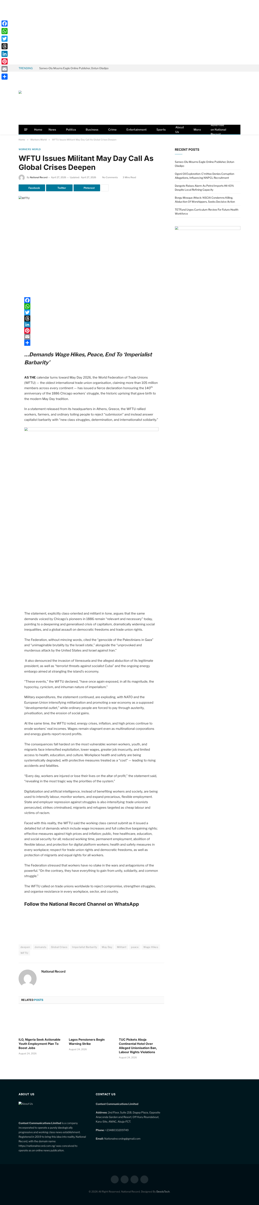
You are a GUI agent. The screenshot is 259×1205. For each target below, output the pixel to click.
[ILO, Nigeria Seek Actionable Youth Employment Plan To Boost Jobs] (41, 1022)
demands (40, 947)
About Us (179, 130)
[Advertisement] (129, 32)
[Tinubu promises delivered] (207, 228)
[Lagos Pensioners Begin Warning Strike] (91, 1022)
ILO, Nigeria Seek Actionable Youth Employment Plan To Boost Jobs (39, 1044)
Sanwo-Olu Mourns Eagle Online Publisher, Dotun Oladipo (73, 68)
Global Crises (59, 947)
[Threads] (91, 318)
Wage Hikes (150, 947)
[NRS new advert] (91, 430)
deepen (25, 947)
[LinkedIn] (5, 329)
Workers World (30, 149)
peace (135, 947)
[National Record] (47, 98)
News (52, 129)
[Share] (91, 343)
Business (92, 129)
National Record (38, 177)
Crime (112, 129)
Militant (121, 947)
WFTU (24, 952)
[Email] (5, 358)
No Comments (110, 177)
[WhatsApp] (5, 348)
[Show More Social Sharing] (105, 187)
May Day (107, 947)
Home (38, 129)
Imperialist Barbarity (84, 947)
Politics (71, 129)
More (197, 129)
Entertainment (136, 129)
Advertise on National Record (218, 129)
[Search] (234, 129)
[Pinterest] (5, 339)
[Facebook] (5, 310)
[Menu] (25, 129)
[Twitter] (5, 319)
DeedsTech (163, 1191)
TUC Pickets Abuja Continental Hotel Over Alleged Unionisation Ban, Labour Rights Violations (138, 1046)
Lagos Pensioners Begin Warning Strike (87, 1042)
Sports (161, 129)
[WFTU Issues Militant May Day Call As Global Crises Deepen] (91, 243)
